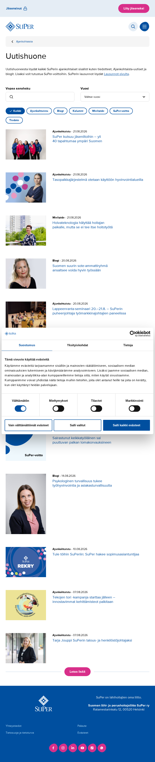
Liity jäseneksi (134, 8)
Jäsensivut (14, 8)
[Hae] (133, 26)
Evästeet (83, 732)
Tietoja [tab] (128, 345)
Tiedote (14, 120)
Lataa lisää (77, 672)
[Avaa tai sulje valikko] (144, 26)
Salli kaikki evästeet (126, 425)
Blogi (60, 111)
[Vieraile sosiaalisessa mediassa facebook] (53, 748)
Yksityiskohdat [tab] (77, 345)
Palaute (82, 726)
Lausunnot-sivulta (116, 74)
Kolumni (78, 111)
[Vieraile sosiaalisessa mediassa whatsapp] (101, 748)
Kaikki (17, 111)
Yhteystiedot (13, 726)
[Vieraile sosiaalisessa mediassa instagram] (63, 748)
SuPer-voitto (121, 111)
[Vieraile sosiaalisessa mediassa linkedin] (72, 748)
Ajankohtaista (24, 41)
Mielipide (98, 111)
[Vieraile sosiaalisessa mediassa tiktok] (92, 748)
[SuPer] (20, 26)
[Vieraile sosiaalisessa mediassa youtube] (82, 748)
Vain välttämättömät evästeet (28, 425)
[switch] (58, 408)
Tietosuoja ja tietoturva (20, 732)
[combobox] (84, 96)
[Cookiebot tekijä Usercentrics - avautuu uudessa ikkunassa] (132, 334)
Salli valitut (77, 425)
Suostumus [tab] (27, 345)
